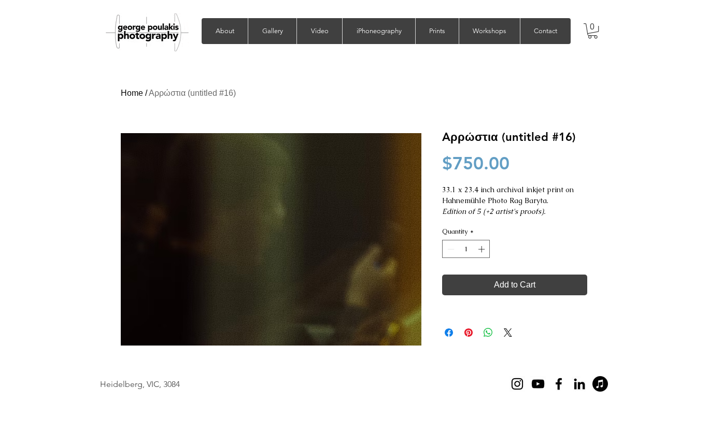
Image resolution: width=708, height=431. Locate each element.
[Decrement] (450, 249)
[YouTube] (538, 384)
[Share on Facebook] (449, 332)
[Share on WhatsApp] (488, 332)
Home (132, 93)
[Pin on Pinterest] (468, 332)
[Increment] (482, 249)
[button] (272, 31)
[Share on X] (508, 332)
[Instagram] (517, 384)
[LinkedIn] (579, 384)
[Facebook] (559, 384)
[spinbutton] (466, 249)
